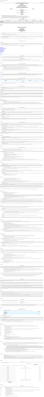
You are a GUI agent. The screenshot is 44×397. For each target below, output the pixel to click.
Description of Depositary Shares (2, 50)
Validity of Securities (1, 52)
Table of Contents (1, 1)
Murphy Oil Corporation (2, 47)
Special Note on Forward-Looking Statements (3, 48)
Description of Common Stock (2, 49)
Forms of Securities (1, 51)
